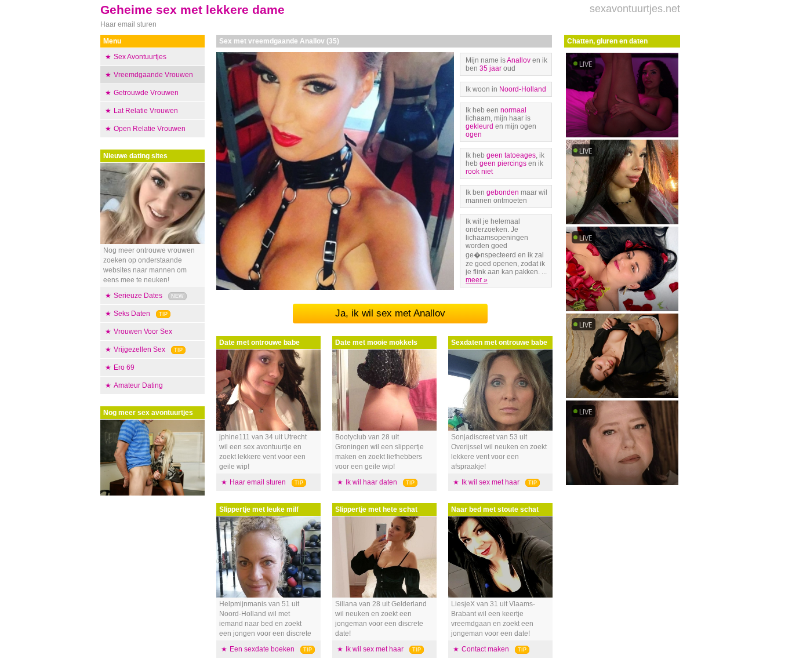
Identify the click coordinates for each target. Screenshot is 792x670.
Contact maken (485, 649)
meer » (477, 280)
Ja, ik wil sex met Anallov (390, 313)
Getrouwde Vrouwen (146, 93)
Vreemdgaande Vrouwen (153, 75)
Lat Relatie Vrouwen (146, 111)
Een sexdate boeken (262, 649)
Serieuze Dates (138, 296)
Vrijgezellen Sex (139, 349)
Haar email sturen (258, 482)
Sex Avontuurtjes (140, 57)
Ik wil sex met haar (375, 649)
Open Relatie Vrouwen (150, 129)
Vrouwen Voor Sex (143, 331)
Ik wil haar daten (371, 482)
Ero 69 (124, 367)
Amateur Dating (138, 385)
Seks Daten (132, 313)
